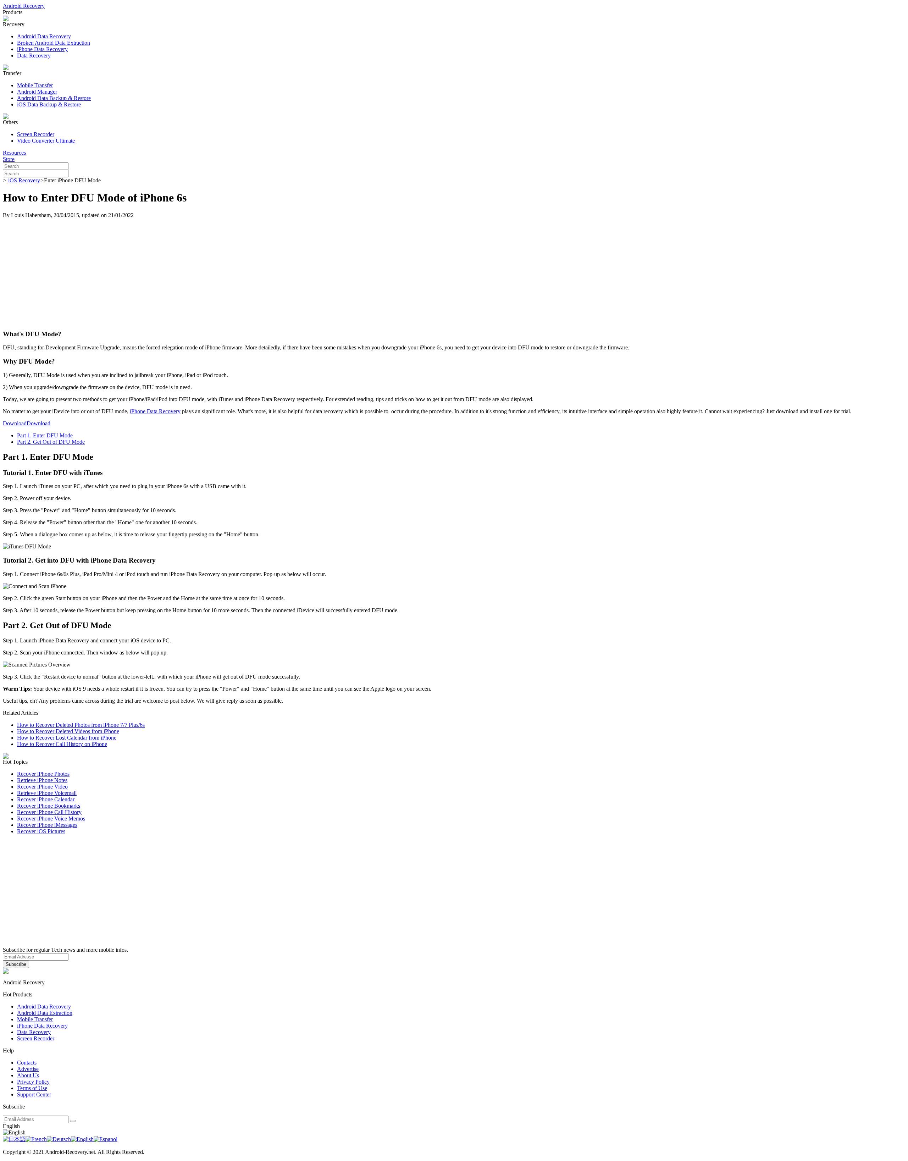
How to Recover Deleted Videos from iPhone (68, 731)
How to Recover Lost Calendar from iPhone (66, 738)
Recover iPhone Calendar (45, 799)
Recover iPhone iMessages (47, 825)
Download (15, 423)
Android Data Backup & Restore (54, 98)
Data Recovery (34, 55)
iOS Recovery (24, 180)
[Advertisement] (454, 274)
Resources (14, 153)
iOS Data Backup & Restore (49, 104)
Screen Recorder (35, 134)
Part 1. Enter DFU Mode (45, 435)
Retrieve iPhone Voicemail (47, 793)
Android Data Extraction (44, 1013)
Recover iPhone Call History (49, 812)
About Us (28, 1075)
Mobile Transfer (35, 85)
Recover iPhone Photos (43, 774)
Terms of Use (32, 1088)
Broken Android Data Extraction (53, 43)
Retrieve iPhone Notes (42, 780)
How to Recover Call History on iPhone (62, 744)
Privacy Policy (33, 1082)
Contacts (27, 1063)
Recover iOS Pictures (41, 831)
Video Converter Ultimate (46, 141)
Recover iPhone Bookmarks (48, 806)
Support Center (34, 1094)
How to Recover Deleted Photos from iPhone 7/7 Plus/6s (81, 725)
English (11, 1126)
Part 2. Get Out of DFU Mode (51, 442)
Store (9, 159)
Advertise (28, 1069)
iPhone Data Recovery (42, 49)
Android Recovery (24, 6)
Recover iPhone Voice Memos (51, 819)
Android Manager (37, 92)
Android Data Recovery (44, 36)
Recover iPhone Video (42, 787)
